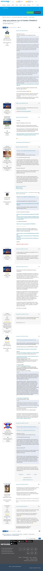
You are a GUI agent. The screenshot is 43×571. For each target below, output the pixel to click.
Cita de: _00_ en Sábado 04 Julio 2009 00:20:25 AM (26, 150)
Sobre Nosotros (25, 557)
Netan (7, 313)
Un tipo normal (8, 483)
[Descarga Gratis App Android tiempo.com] (13, 541)
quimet (7, 146)
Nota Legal (34, 557)
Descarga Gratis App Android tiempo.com (7, 548)
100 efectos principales (26, 111)
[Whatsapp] (35, 549)
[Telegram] (31, 553)
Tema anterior (5, 23)
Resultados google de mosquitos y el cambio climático (27, 349)
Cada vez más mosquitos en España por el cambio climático (28, 352)
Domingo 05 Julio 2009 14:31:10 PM (22, 423)
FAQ (30, 557)
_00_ (8, 30)
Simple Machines (18, 566)
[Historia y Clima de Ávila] (7, 131)
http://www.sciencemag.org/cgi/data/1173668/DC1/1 (26, 223)
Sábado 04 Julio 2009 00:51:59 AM (22, 103)
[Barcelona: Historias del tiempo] (7, 166)
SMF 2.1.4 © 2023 (12, 566)
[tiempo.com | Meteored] (5, 544)
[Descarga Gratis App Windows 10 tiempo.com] (13, 543)
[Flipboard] (35, 553)
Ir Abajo (4, 27)
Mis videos (28, 474)
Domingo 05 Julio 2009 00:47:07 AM (22, 314)
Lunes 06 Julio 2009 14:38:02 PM (21, 506)
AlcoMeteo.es (21, 474)
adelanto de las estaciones (21, 229)
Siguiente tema (10, 23)
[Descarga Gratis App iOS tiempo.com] (21, 541)
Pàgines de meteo (19, 187)
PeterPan (8, 192)
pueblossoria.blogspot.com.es (28, 479)
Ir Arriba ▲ (39, 567)
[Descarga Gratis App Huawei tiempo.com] (29, 541)
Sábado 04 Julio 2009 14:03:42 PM (22, 266)
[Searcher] (13, 1)
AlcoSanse (8, 422)
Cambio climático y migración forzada (23, 418)
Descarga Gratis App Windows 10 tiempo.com (7, 553)
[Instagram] (28, 549)
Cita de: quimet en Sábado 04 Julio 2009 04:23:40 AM (27, 426)
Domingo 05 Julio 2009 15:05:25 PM (22, 484)
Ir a (26, 538)
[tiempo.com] (5, 2)
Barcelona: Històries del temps (21, 186)
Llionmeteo (7, 505)
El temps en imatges (19, 188)
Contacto (19, 557)
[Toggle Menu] (39, 8)
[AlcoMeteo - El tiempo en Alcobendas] (7, 437)
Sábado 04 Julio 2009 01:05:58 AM (22, 117)
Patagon (7, 102)
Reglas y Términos (33, 567)
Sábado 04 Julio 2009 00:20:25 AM (22, 30)
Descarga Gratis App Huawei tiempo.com (7, 551)
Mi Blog (35, 474)
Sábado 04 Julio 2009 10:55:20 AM (22, 192)
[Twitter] (20, 549)
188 (18, 27)
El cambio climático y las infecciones (23, 365)
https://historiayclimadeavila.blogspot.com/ (23, 142)
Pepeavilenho (7, 116)
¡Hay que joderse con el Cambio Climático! (20, 20)
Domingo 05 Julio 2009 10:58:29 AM (22, 336)
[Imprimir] (39, 27)
